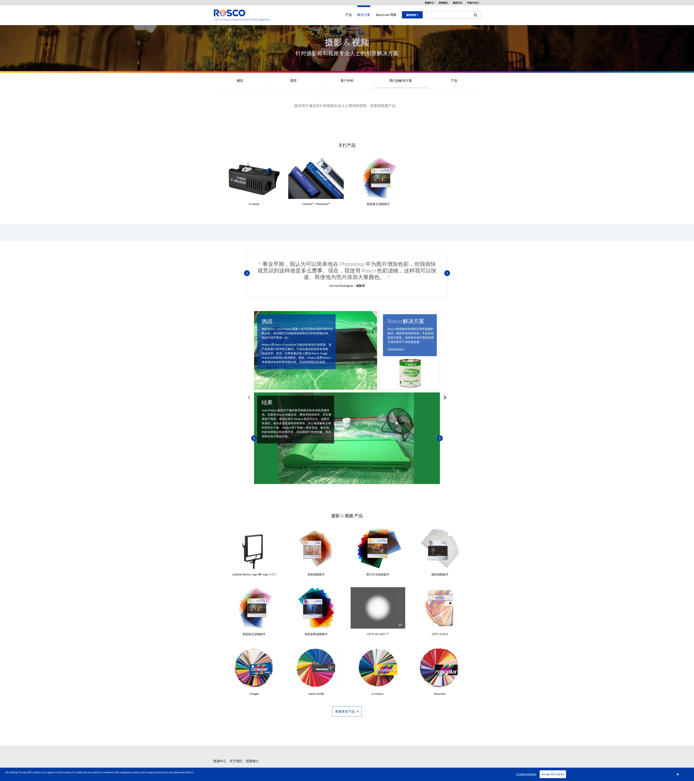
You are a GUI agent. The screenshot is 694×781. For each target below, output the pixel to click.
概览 (240, 80)
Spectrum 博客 (386, 15)
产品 (348, 15)
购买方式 (457, 2)
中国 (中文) (472, 2)
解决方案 (363, 15)
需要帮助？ (412, 14)
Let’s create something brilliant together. (230, 19)
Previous (247, 273)
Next (447, 273)
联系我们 (443, 2)
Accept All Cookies (553, 774)
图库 (293, 80)
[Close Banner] (678, 774)
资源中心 (429, 2)
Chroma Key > (396, 349)
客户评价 (347, 80)
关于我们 (236, 761)
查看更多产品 (345, 711)
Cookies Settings (526, 774)
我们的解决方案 (400, 80)
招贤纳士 (252, 761)
